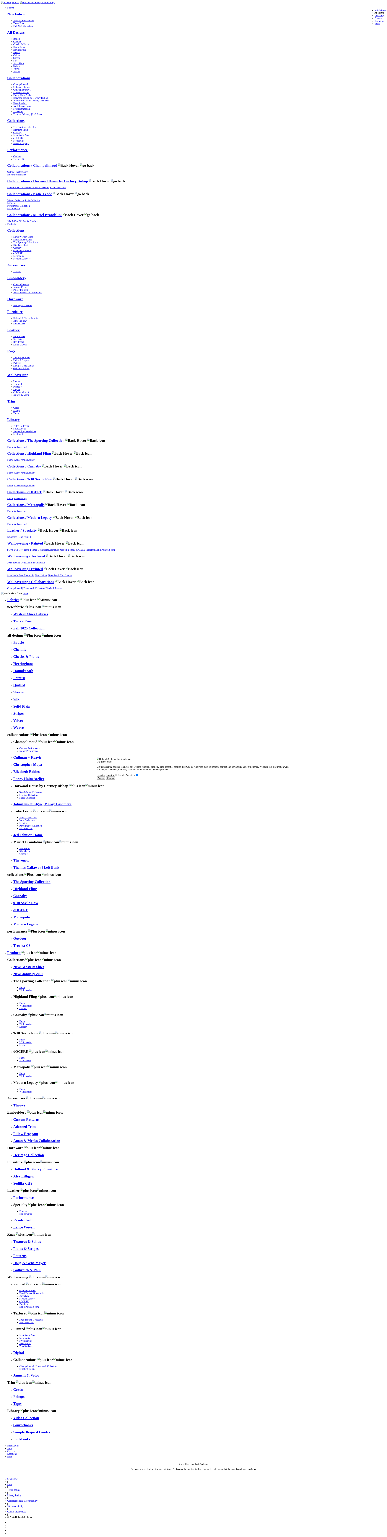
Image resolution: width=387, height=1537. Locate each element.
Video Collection (21, 426)
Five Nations (41, 575)
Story (9, 1448)
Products (11, 224)
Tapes (16, 413)
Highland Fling (20, 130)
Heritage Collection (22, 305)
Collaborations (18, 78)
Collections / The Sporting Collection (36, 440)
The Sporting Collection (24, 127)
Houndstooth (19, 49)
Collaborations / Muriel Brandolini (34, 215)
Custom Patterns (21, 284)
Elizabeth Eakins (21, 92)
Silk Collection (38, 562)
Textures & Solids (21, 357)
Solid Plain (18, 63)
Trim (11, 401)
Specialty (18, 339)
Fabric (10, 447)
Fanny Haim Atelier (22, 95)
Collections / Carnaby (24, 466)
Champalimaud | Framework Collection (26, 588)
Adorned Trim (20, 287)
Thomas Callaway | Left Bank (27, 114)
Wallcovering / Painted (25, 543)
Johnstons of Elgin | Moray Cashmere (31, 100)
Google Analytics (126, 775)
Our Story (379, 15)
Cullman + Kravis (21, 87)
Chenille (17, 41)
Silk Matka (24, 221)
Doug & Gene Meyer (23, 365)
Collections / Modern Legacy (29, 518)
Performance (17, 150)
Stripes (16, 66)
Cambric (34, 221)
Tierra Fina (18, 23)
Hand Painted (24, 537)
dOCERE (18, 138)
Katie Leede (20, 103)
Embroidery (16, 278)
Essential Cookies (105, 775)
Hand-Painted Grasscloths (36, 549)
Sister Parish (54, 575)
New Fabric (16, 14)
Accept (101, 778)
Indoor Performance (16, 174)
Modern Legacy (21, 143)
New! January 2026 (22, 239)
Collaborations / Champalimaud (32, 165)
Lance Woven (20, 344)
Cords (16, 407)
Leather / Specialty (22, 530)
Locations (379, 21)
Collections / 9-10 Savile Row (29, 479)
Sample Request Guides (24, 431)
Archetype (54, 549)
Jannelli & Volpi (21, 395)
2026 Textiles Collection (19, 562)
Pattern (16, 52)
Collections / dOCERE (24, 492)
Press (377, 23)
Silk (15, 60)
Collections (15, 121)
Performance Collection (18, 206)
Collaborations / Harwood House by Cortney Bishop (47, 181)
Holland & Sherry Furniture (26, 318)
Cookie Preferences (16, 1511)
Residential (18, 342)
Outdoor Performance (17, 172)
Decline (110, 778)
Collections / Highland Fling (29, 453)
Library (13, 420)
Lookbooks (18, 434)
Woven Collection (15, 200)
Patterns (17, 363)
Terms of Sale (13, 1490)
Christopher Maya (22, 89)
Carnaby (17, 132)
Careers (378, 18)
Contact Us (12, 1479)
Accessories (16, 265)
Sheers (16, 58)
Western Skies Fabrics (23, 20)
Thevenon (18, 111)
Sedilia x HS (19, 323)
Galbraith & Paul (21, 368)
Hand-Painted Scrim (105, 549)
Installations (380, 10)
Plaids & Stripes (21, 360)
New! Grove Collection (18, 187)
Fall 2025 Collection (23, 26)
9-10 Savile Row (21, 135)
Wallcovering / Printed (25, 569)
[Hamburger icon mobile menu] (10, 2)
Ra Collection (13, 208)
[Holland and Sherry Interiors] (37, 2)
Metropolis (18, 140)
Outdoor (17, 156)
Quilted (16, 55)
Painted (17, 381)
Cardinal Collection (39, 187)
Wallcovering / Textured (26, 556)
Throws (17, 271)
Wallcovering (17, 375)
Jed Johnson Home (22, 106)
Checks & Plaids (21, 44)
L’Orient (11, 203)
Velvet (16, 69)
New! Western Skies (23, 237)
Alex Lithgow (20, 321)
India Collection (32, 200)
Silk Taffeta (12, 221)
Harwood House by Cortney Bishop (31, 98)
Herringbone (19, 47)
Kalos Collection (58, 187)
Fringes (16, 410)
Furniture (15, 312)
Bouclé (16, 39)
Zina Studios (66, 575)
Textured (18, 384)
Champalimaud (21, 84)
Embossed (12, 537)
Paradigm (90, 549)
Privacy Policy (14, 1495)
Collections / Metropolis (25, 505)
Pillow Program (20, 290)
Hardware (15, 299)
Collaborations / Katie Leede (29, 194)
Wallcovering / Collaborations (30, 582)
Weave (16, 71)
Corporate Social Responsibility (22, 1500)
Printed (17, 386)
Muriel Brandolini (22, 108)
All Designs (16, 32)
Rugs (11, 351)
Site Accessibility (15, 1506)
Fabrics (10, 7)
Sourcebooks (19, 428)
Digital (16, 389)
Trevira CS (18, 159)
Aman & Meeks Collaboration (27, 292)
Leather (13, 330)
